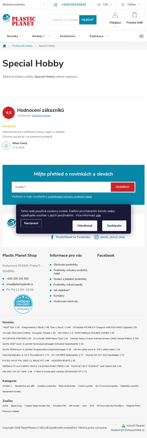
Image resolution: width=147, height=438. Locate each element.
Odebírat (123, 187)
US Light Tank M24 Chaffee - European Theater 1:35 (29, 332)
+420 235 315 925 (17, 278)
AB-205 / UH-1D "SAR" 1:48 (17, 371)
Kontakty (59, 296)
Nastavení (31, 223)
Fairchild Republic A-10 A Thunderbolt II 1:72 (25, 355)
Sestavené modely (11, 391)
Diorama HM (59, 405)
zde (98, 215)
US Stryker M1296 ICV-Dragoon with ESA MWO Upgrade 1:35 (105, 327)
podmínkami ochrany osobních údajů (70, 196)
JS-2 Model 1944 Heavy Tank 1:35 (50, 338)
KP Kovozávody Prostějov (110, 405)
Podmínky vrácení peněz (68, 284)
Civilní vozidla (85, 385)
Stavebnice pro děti (24, 385)
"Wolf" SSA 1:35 (11, 327)
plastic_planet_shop (112, 237)
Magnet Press (133, 405)
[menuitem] (15, 36)
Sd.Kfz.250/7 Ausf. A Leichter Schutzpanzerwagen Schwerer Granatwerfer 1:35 (42, 343)
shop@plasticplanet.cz (19, 284)
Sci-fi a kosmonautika (107, 385)
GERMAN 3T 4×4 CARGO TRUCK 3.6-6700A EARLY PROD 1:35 (35, 366)
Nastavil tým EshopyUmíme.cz (128, 430)
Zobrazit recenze (41, 115)
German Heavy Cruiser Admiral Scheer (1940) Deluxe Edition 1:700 (104, 338)
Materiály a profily (130, 385)
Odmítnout (84, 226)
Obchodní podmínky (13, 4)
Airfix (5, 405)
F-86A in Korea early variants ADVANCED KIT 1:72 (60, 371)
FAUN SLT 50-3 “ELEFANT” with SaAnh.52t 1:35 (96, 366)
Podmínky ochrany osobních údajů (70, 271)
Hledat (88, 20)
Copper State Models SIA (37, 405)
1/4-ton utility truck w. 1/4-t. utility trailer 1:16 (96, 349)
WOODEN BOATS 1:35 (63, 360)
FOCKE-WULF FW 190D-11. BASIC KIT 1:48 (25, 360)
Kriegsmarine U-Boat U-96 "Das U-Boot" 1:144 (46, 327)
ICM (92, 405)
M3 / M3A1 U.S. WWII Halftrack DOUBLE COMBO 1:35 (86, 332)
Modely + (7, 385)
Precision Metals (10, 411)
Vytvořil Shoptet (136, 425)
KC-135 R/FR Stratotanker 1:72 (67, 355)
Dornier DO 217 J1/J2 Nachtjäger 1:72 (105, 355)
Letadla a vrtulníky (47, 385)
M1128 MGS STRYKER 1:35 (16, 338)
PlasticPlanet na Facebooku (73, 237)
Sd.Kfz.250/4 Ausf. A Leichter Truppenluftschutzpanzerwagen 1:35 (36, 349)
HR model (74, 405)
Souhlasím (114, 226)
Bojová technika (67, 385)
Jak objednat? (61, 290)
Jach (84, 405)
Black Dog (16, 405)
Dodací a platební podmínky (70, 279)
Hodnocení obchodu (66, 301)
